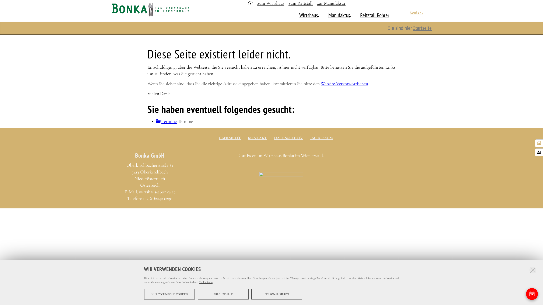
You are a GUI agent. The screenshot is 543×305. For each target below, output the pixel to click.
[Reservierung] (532, 294)
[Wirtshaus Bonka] (153, 11)
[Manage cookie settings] (539, 152)
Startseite (422, 27)
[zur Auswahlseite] (539, 143)
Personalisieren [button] (277, 294)
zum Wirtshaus (270, 3)
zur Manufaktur (331, 3)
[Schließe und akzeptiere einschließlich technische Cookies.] (532, 270)
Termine (169, 121)
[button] (315, 15)
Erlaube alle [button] (223, 294)
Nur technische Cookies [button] (169, 294)
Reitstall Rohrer (374, 15)
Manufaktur (339, 15)
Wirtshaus (308, 15)
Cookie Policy (206, 282)
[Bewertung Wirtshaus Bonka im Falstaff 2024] (281, 176)
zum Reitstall (300, 3)
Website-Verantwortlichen (344, 83)
